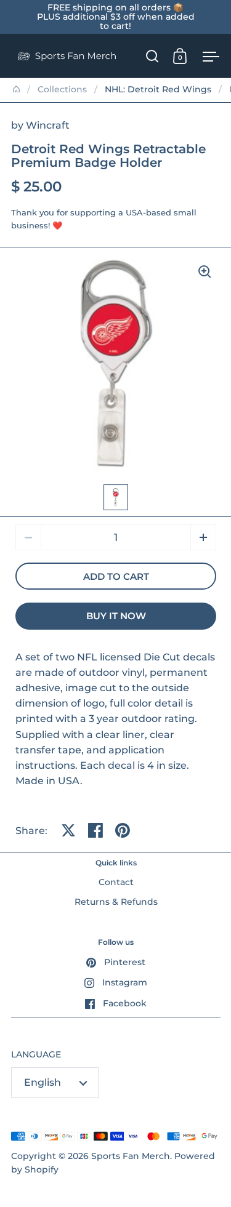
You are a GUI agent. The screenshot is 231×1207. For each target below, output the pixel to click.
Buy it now (116, 616)
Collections (62, 89)
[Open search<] (152, 55)
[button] (203, 537)
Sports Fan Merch (130, 1156)
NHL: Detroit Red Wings (158, 89)
